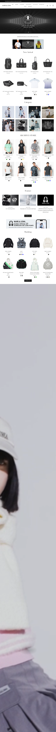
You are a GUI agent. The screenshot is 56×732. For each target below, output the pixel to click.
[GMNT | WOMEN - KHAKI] (47, 94)
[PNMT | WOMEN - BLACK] (20, 180)
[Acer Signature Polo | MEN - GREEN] (48, 180)
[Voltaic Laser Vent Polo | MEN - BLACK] (48, 158)
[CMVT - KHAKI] (21, 254)
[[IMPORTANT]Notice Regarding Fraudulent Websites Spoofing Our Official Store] (45, 200)
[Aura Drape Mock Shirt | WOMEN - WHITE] (8, 159)
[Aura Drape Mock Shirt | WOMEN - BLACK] (9, 159)
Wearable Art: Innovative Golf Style (28, 208)
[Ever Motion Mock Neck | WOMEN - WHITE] (19, 159)
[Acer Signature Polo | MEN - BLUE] (50, 180)
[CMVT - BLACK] (19, 254)
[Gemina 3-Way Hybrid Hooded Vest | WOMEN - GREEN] (36, 277)
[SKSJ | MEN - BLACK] (22, 275)
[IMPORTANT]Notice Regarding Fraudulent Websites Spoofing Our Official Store (45, 210)
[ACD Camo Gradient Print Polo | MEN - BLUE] (35, 182)
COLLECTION (35, 4)
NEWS (25, 6)
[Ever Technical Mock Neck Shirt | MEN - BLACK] (36, 159)
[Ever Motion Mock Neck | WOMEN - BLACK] (21, 159)
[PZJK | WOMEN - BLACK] (8, 254)
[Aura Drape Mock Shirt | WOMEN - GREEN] (6, 159)
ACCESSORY (22, 4)
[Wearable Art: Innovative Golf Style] (28, 200)
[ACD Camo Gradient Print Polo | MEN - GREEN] (33, 182)
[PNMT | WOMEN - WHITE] (22, 180)
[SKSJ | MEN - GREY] (20, 275)
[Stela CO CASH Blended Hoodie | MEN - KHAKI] (49, 277)
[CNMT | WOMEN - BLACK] (8, 180)
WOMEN (16, 4)
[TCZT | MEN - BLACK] (33, 254)
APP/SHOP (30, 6)
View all (28, 98)
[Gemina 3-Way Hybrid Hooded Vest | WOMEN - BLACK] (34, 277)
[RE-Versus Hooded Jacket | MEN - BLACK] (8, 277)
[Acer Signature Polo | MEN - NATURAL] (45, 180)
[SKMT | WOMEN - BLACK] (48, 254)
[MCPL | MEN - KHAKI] (36, 94)
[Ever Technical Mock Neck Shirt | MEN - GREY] (33, 159)
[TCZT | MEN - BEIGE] (35, 254)
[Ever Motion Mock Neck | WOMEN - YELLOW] (22, 159)
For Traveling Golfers (10, 208)
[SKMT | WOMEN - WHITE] (47, 254)
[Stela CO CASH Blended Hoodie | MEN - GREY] (46, 277)
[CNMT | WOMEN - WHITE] (7, 180)
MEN (13, 4)
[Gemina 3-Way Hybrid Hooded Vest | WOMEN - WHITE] (33, 277)
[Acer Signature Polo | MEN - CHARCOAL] (47, 180)
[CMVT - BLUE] (22, 254)
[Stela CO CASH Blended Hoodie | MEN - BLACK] (47, 277)
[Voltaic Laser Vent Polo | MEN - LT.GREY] (47, 158)
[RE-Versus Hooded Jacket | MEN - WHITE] (7, 277)
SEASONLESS (41, 4)
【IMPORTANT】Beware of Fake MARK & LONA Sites (27, 36)
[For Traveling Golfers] (10, 200)
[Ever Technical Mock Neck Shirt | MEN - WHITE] (34, 159)
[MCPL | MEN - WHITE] (33, 94)
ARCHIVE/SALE (28, 4)
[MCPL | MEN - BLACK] (34, 94)
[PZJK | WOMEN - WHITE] (7, 254)
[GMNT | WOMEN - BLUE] (48, 94)
